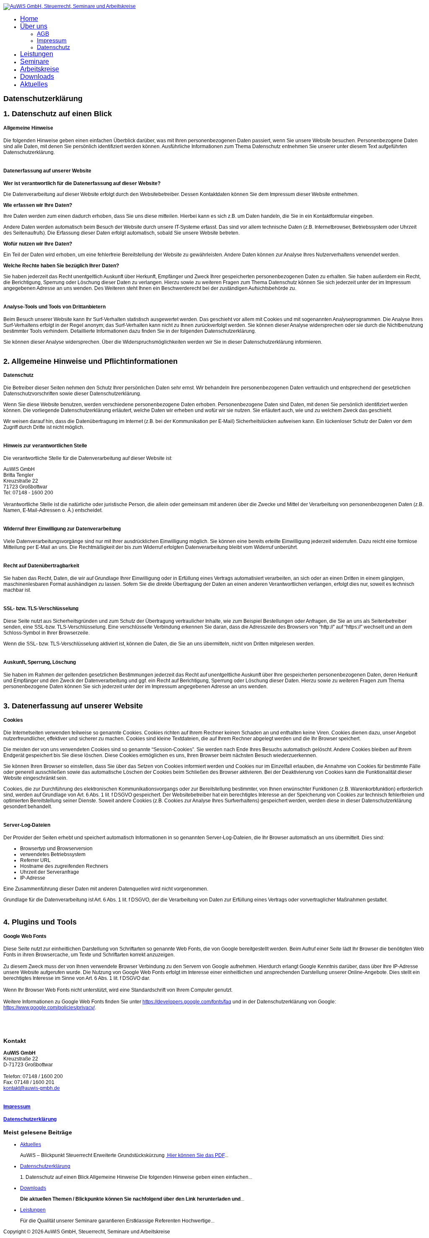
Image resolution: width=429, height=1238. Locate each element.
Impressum (52, 40)
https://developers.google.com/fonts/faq (186, 1002)
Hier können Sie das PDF (195, 1155)
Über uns (33, 26)
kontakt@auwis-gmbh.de (31, 1088)
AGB (43, 33)
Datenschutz (53, 47)
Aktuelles (34, 84)
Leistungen (36, 53)
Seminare (34, 61)
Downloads (37, 76)
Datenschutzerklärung (30, 1119)
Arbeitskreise (39, 69)
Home (29, 18)
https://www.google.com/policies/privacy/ (49, 1008)
